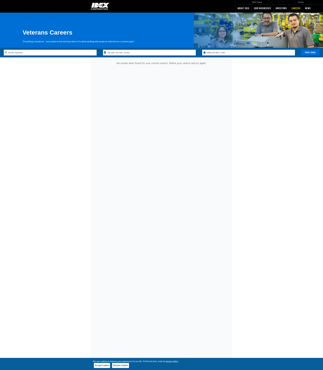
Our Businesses (262, 8)
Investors (281, 8)
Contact (301, 2)
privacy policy (172, 361)
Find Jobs (310, 52)
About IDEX (243, 8)
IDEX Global (257, 2)
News (308, 8)
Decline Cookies (120, 365)
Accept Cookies (102, 365)
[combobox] (50, 52)
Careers (295, 8)
